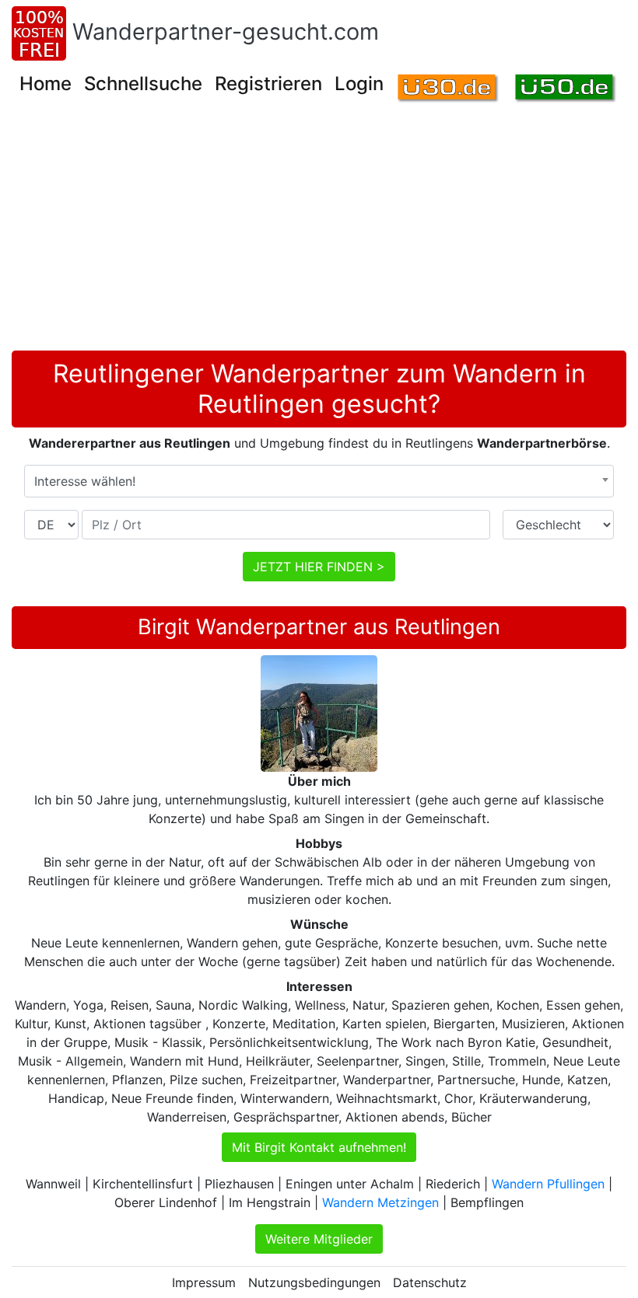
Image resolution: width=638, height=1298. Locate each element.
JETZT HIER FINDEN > (319, 566)
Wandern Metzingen (380, 1202)
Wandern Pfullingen (548, 1184)
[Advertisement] (319, 234)
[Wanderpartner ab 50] (566, 89)
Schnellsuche (143, 83)
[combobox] (319, 481)
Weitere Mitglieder (319, 1239)
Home (45, 83)
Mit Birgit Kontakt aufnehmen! (319, 1147)
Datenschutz (430, 1282)
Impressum (204, 1282)
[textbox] (319, 481)
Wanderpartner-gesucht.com (225, 31)
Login (359, 83)
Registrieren (268, 83)
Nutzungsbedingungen (314, 1282)
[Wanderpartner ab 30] (448, 89)
